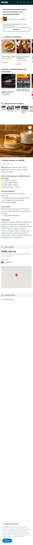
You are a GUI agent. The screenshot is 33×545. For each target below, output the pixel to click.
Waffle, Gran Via (8, 251)
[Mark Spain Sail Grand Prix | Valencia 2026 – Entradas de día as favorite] (28, 76)
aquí (15, 169)
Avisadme (16, 29)
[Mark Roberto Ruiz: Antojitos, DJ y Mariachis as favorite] (28, 41)
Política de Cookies (15, 532)
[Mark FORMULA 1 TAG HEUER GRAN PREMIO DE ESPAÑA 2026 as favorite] (13, 76)
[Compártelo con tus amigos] (30, 127)
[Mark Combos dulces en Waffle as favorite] (13, 41)
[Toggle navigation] (31, 2)
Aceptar (7, 540)
